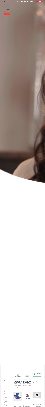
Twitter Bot (6, 394)
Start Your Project (39, 1)
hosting (5, 387)
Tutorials (6, 401)
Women (5, 379)
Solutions (21, 1)
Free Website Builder (7, 386)
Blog (28, 1)
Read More (28, 388)
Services (17, 1)
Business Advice (6, 393)
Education (6, 397)
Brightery (6, 1)
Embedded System (7, 405)
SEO (5, 390)
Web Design (6, 404)
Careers (5, 398)
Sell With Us (6, 14)
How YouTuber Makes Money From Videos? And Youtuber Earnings (37, 401)
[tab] (8, 376)
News (5, 383)
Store (25, 1)
